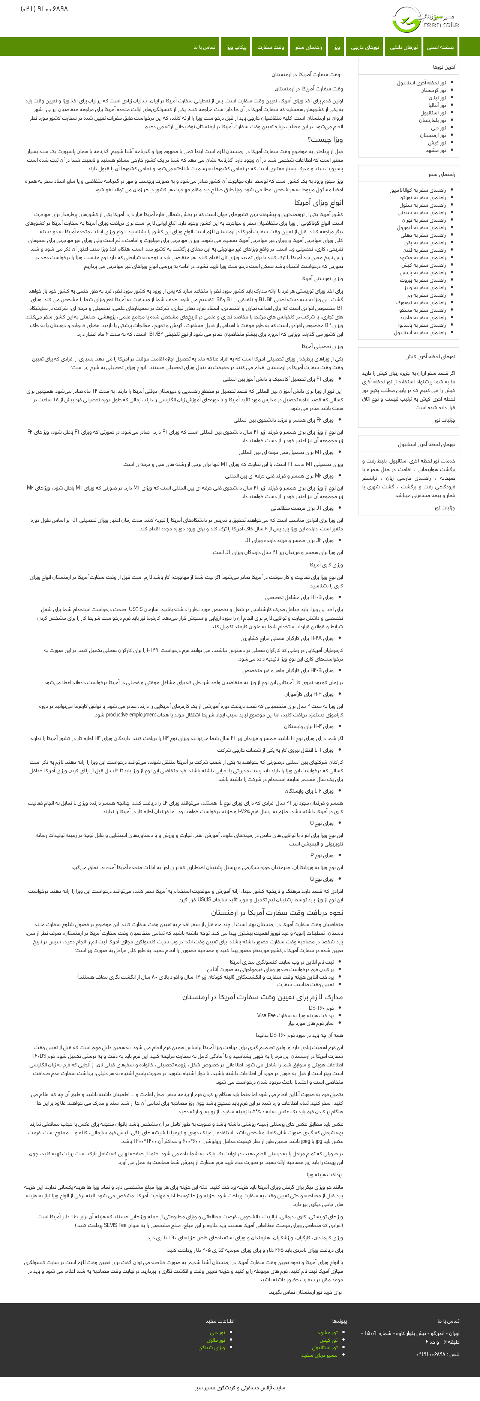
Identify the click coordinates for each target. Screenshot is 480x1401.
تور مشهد (328, 1331)
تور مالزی (216, 1339)
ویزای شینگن (212, 1346)
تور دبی (217, 1331)
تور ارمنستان (309, 1291)
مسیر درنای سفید (320, 1354)
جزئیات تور (445, 419)
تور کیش (329, 1339)
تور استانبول (325, 1346)
